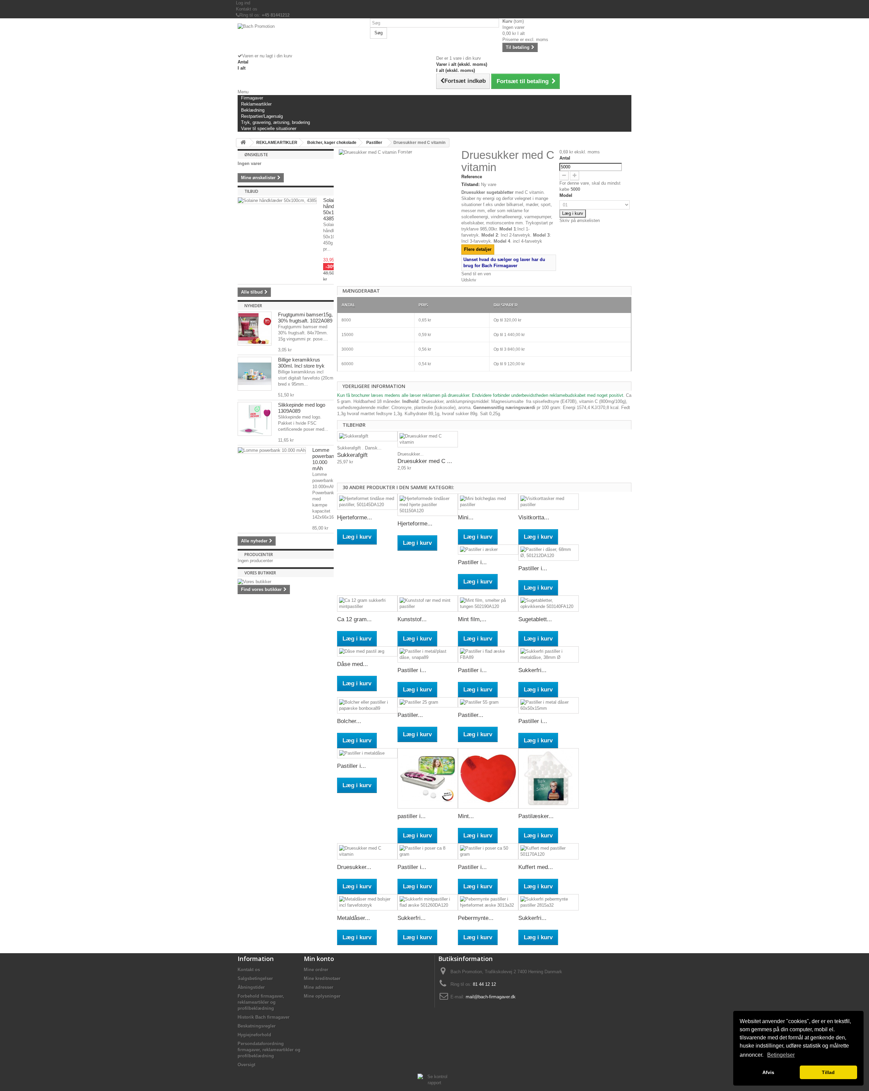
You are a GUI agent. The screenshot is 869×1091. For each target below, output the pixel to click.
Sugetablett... (535, 619)
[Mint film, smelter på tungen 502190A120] (488, 603)
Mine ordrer (316, 969)
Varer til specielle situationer (268, 128)
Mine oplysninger (322, 996)
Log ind (243, 2)
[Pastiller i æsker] (488, 549)
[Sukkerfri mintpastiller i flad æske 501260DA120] (427, 902)
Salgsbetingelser (255, 978)
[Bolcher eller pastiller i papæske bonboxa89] (367, 705)
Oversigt (246, 1064)
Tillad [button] (828, 1072)
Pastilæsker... (536, 816)
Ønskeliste (256, 155)
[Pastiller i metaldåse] (367, 753)
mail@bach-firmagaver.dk (491, 996)
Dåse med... (352, 664)
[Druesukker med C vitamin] (427, 439)
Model (566, 195)
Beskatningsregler (257, 1026)
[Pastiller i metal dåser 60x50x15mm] (548, 705)
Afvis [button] (768, 1072)
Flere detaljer (478, 249)
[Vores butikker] (286, 582)
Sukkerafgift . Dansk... (359, 447)
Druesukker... (410, 454)
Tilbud (251, 191)
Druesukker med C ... (424, 461)
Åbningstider (251, 987)
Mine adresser (318, 987)
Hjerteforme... (354, 517)
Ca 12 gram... (354, 619)
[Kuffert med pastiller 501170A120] (548, 851)
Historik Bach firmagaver (264, 1017)
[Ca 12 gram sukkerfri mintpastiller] (367, 603)
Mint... (466, 816)
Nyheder (253, 306)
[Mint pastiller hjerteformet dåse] (488, 778)
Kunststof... (412, 619)
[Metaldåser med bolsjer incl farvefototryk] (367, 902)
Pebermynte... (476, 918)
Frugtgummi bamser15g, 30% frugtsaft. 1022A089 (305, 317)
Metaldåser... (353, 918)
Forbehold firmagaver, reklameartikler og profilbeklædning (261, 1002)
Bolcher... (349, 721)
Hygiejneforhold (254, 1034)
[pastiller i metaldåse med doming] (427, 778)
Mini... (466, 517)
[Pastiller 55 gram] (488, 702)
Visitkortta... (533, 517)
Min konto (319, 959)
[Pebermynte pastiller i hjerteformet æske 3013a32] (488, 902)
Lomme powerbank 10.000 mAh (324, 459)
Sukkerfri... (532, 670)
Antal (564, 158)
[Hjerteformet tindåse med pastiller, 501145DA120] (367, 502)
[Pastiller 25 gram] (427, 702)
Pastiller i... (472, 562)
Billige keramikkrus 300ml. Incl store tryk (301, 363)
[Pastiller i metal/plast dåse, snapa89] (427, 654)
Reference (471, 176)
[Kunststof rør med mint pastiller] (427, 603)
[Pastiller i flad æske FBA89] (488, 654)
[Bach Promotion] (302, 38)
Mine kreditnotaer (322, 978)
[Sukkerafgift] (367, 436)
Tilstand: (470, 184)
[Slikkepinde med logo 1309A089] (255, 419)
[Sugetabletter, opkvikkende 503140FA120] (548, 603)
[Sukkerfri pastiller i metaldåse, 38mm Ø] (548, 654)
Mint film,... (472, 619)
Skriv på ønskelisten (579, 220)
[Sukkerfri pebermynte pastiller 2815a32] (548, 902)
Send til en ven (476, 273)
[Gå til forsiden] (243, 142)
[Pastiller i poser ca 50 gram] (488, 851)
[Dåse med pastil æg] (367, 651)
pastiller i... (411, 816)
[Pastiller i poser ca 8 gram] (427, 851)
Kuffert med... (535, 867)
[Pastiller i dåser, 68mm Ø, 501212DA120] (548, 552)
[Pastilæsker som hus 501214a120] (548, 778)
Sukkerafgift (352, 455)
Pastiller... (410, 715)
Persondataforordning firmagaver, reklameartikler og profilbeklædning (269, 1049)
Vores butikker (260, 573)
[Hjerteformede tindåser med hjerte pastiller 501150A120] (427, 505)
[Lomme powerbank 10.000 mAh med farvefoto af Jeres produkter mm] (272, 450)
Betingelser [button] (781, 1055)
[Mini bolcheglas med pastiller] (488, 502)
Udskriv (468, 279)
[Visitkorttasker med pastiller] (548, 502)
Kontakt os (246, 9)
